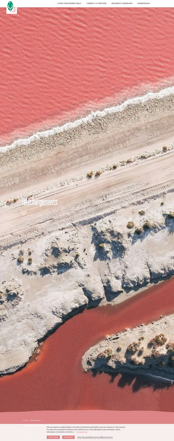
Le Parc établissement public (69, 4)
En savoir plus (82, 432)
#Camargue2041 (143, 4)
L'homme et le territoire (96, 4)
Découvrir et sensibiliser (121, 4)
